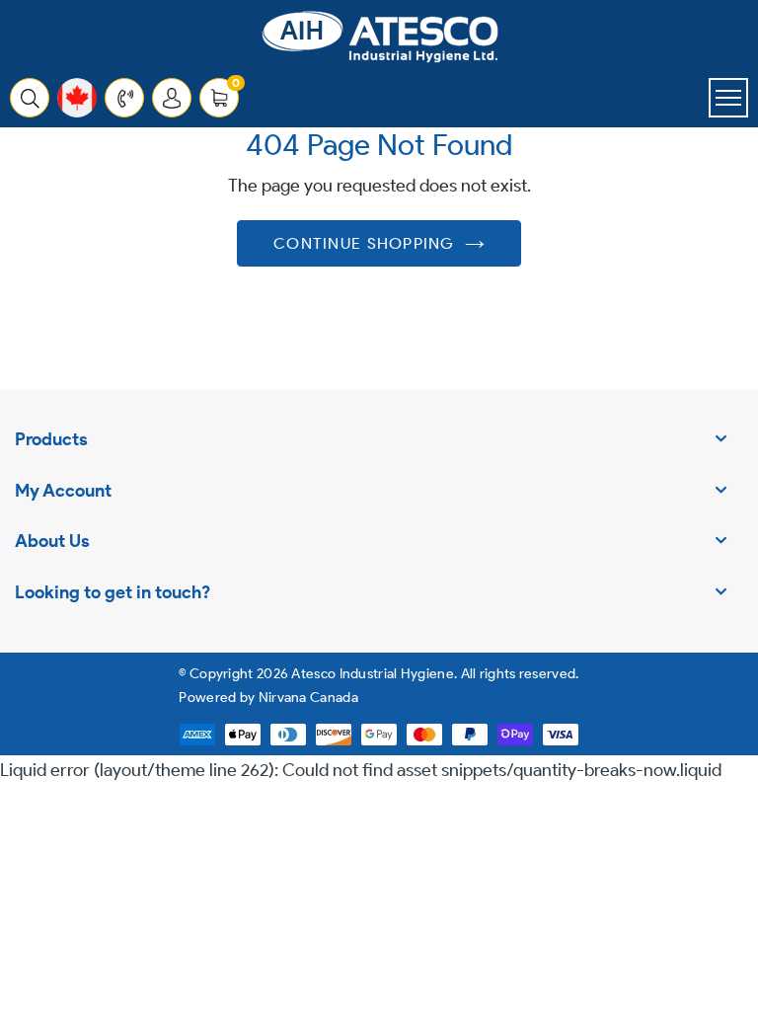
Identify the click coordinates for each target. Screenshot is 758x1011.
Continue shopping (364, 243)
